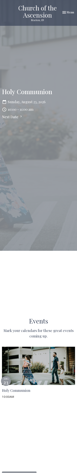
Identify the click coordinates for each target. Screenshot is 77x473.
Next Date (10, 116)
